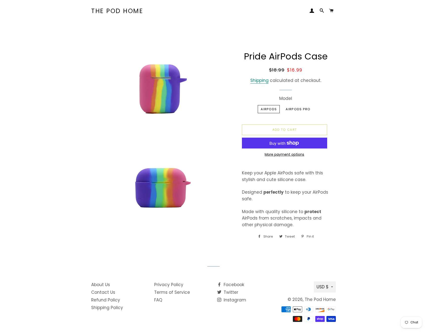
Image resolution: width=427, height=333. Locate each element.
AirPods (269, 109)
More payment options (284, 154)
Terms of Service (172, 292)
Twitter (230, 292)
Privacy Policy (168, 285)
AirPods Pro (298, 109)
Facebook (233, 285)
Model (285, 98)
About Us (100, 285)
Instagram (234, 300)
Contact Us (103, 292)
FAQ (158, 300)
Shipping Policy (107, 308)
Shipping (259, 80)
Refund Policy (105, 300)
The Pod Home (117, 11)
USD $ (323, 287)
